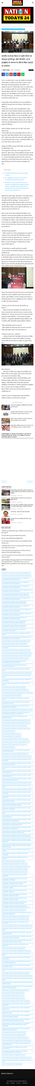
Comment (31, 70)
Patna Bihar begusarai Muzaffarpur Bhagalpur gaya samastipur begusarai (16, 800)
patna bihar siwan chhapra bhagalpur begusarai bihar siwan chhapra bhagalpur (17, 987)
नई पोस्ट (4, 481)
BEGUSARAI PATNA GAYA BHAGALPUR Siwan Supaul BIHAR (16, 655)
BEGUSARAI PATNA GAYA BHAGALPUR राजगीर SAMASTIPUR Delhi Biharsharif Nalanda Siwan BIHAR (17, 591)
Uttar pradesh (18, 1064)
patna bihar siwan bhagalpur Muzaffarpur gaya (15, 919)
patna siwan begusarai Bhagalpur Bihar (13, 993)
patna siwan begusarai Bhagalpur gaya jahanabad (16, 1001)
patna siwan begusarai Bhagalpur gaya (12, 995)
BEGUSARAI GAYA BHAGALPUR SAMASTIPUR (20, 573)
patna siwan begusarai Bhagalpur (19, 990)
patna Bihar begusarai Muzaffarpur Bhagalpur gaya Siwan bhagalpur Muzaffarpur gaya (16, 824)
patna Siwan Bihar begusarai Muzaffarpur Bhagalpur (16, 1057)
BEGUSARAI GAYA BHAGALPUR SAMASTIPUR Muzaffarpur (16, 575)
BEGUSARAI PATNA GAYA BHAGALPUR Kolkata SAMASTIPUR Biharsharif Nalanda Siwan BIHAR (16, 610)
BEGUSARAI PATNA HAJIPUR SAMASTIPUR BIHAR (13, 687)
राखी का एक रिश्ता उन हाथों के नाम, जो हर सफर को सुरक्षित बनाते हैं (21, 498)
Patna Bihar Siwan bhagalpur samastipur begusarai (16, 951)
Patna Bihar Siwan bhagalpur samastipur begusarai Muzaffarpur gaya (16, 966)
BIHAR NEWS (17, 736)
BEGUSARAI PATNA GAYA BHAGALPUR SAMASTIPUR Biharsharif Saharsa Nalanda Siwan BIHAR (14, 622)
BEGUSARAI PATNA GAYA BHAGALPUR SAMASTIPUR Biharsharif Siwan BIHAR (14, 630)
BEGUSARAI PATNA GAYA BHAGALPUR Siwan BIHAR (14, 643)
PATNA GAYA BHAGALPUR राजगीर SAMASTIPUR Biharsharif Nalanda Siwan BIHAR (16, 751)
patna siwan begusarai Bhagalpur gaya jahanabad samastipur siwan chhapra (16, 1029)
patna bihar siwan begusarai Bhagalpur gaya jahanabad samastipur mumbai (14, 895)
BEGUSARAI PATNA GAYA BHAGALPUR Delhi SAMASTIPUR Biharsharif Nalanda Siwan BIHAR (15, 606)
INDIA (16, 742)
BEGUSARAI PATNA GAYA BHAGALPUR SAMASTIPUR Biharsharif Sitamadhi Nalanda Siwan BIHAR (14, 626)
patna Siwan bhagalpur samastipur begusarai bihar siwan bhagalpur (16, 1044)
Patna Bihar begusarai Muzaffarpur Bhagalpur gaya (16, 783)
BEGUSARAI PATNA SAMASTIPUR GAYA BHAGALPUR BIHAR (16, 720)
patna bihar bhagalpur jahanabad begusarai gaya (15, 866)
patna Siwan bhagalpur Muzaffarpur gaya (13, 1035)
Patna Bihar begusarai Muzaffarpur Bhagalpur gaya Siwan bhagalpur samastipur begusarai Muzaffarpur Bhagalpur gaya (16, 846)
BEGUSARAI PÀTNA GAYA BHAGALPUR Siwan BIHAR (14, 725)
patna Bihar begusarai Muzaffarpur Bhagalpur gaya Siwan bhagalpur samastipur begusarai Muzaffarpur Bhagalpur (16, 840)
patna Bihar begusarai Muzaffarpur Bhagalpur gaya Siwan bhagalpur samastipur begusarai (16, 832)
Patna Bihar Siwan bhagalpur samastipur (13, 948)
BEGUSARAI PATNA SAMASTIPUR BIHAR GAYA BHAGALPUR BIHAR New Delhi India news (16, 706)
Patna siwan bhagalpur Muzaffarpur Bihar (13, 1032)
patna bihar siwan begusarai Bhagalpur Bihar (14, 869)
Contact (13, 1083)
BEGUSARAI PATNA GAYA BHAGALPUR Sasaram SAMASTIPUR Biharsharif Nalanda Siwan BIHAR (16, 638)
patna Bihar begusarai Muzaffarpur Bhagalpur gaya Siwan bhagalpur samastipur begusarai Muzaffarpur (16, 836)
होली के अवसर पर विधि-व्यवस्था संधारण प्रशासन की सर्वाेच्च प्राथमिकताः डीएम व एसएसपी (21, 419)
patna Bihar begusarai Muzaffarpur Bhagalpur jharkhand (15, 854)
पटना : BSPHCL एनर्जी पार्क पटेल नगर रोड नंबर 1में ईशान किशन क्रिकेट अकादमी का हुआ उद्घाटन (16, 179)
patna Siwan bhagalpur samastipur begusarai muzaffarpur (14, 1048)
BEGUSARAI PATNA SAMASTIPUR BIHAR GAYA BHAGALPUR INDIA (17, 710)
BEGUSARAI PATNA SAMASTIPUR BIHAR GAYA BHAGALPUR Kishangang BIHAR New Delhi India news (16, 713)
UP (5, 1064)
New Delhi (23, 744)
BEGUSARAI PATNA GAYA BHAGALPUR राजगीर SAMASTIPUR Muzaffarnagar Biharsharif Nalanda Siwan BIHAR (15, 595)
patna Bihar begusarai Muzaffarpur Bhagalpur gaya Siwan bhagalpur (16, 816)
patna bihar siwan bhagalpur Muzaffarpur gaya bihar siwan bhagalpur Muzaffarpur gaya (16, 941)
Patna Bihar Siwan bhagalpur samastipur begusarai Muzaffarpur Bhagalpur (16, 962)
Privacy (18, 1083)
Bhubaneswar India (7, 736)
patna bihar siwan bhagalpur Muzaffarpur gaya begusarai (15, 923)
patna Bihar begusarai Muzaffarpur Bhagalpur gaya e (16, 789)
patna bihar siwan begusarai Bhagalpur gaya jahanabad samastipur (14, 891)
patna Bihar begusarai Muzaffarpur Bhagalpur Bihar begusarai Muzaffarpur (16, 764)
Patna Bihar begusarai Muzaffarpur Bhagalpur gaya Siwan (16, 812)
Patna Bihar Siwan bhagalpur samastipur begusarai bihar (16, 954)
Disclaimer (25, 1083)
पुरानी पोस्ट (30, 481)
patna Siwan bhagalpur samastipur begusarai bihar (16, 1040)
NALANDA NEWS (15, 744)
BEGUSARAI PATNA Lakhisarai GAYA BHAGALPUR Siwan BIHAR (17, 692)
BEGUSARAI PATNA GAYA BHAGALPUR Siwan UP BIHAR (15, 658)
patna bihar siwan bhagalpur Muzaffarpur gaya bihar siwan (16, 929)
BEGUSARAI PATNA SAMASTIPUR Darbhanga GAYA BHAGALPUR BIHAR (14, 717)
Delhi (11, 742)
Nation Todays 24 (23, 1081)
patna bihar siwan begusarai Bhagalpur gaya (14, 872)
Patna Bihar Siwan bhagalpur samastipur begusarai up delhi (17, 970)
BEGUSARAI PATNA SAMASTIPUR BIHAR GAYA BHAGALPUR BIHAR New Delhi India (16, 703)
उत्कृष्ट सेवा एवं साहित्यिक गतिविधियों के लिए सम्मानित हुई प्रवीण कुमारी (21, 405)
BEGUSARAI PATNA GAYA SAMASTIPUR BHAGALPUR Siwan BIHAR (16, 684)
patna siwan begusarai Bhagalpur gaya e (13, 998)
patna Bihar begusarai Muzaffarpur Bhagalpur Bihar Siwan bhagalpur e (16, 776)
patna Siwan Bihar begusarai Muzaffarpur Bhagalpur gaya (16, 1061)
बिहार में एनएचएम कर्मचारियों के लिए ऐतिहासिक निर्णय (12, 538)
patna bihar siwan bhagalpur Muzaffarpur (13, 910)
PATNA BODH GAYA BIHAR (8, 747)
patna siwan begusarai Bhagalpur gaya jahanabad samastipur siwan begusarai (16, 1016)
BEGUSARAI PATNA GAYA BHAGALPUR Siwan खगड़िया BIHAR (16, 641)
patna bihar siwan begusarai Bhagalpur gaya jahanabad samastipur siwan (14, 899)
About (7, 1083)
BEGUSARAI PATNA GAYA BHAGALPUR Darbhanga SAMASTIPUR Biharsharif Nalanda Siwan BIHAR (14, 602)
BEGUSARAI (5, 573)
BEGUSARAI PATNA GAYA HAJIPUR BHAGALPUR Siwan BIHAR (16, 673)
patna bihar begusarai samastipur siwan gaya (14, 864)
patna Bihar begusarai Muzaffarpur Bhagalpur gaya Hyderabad (16, 793)
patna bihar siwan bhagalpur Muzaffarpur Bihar (15, 916)
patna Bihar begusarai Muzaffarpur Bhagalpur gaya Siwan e (16, 850)
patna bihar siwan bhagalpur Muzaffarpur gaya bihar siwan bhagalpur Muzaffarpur (16, 937)
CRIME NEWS (5, 742)
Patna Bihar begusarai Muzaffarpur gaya (13, 861)
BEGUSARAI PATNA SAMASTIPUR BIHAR (11, 695)
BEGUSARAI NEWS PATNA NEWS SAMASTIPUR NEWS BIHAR (16, 728)
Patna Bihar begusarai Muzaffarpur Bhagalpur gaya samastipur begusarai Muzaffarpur (16, 804)
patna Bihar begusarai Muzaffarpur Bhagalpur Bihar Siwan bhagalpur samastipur (16, 779)
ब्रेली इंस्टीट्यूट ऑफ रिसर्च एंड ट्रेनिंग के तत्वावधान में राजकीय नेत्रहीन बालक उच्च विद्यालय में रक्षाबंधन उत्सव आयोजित (22, 491)
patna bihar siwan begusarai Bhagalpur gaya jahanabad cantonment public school (14, 883)
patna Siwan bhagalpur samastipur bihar (13, 1055)
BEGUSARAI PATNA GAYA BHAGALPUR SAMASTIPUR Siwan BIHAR (16, 634)
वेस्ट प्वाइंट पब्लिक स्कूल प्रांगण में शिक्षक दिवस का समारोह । (14, 535)
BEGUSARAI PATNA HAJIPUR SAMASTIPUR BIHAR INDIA (15, 690)
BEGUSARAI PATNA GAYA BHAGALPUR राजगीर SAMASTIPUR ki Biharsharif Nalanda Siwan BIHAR (16, 598)
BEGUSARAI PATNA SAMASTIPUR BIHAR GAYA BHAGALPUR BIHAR (16, 699)
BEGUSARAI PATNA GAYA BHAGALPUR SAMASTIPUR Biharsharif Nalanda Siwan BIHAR (14, 618)
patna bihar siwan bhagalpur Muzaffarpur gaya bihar (16, 926)
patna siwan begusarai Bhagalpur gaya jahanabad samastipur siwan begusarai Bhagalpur (16, 1020)
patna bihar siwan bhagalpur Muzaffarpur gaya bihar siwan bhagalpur (16, 933)
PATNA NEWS (5, 990)
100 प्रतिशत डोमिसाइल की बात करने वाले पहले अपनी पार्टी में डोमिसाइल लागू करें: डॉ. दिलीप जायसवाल (22, 426)
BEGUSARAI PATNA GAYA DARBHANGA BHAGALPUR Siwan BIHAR (16, 669)
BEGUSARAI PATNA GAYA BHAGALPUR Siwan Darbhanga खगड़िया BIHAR (16, 647)
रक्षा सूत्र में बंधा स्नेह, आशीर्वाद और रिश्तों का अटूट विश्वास (21, 519)
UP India (10, 1064)
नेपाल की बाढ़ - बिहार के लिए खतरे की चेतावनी (20, 511)
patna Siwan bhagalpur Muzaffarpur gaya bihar (15, 1038)
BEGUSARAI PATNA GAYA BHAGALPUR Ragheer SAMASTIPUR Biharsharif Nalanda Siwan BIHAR (16, 614)
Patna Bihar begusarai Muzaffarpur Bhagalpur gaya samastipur (16, 797)
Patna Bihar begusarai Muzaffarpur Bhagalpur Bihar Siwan (16, 768)
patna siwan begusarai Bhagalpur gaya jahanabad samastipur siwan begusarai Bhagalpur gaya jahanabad (16, 1025)
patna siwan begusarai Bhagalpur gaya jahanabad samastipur (16, 1004)
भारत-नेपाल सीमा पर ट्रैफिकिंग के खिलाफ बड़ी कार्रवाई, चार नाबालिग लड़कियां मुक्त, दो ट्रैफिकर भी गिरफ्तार (22, 505)
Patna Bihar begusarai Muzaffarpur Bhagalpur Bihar (16, 756)
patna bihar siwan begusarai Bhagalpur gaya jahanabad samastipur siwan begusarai (14, 903)
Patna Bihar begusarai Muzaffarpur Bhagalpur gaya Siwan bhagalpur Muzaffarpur (16, 820)
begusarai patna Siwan (8, 731)
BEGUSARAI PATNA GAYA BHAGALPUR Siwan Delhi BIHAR (16, 650)
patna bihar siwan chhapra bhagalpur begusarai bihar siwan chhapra (17, 983)
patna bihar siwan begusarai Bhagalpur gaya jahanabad (13, 29)
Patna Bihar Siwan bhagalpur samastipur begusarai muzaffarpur (16, 958)
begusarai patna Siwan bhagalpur (11, 734)
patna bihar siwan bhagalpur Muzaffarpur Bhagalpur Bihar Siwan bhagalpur (17, 913)
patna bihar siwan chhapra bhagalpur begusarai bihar (17, 976)
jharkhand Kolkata (24, 742)
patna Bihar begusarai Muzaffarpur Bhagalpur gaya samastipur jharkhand (16, 808)
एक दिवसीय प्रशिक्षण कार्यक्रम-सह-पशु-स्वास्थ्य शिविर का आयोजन (16, 174)
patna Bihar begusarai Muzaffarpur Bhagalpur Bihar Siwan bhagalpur (16, 772)
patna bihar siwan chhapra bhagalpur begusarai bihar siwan (17, 979)
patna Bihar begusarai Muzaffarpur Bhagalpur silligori (15, 858)
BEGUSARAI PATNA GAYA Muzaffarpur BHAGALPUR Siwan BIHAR (16, 676)
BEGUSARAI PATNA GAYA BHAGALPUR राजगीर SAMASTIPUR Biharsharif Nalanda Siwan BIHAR (15, 579)
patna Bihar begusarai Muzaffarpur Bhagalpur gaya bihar (16, 786)
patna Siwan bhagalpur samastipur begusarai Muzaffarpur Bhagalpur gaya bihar (14, 1052)
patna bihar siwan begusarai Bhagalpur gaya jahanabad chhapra (14, 887)
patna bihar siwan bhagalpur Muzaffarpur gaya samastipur (15, 945)
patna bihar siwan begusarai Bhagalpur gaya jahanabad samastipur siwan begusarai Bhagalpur (16, 907)
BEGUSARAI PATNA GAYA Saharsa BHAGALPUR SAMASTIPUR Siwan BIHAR (16, 680)
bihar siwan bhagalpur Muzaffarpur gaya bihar (15, 739)
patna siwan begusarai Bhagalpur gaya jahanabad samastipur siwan (16, 1012)
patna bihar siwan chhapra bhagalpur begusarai (15, 973)
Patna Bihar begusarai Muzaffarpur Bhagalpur (15, 754)
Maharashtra (6, 744)
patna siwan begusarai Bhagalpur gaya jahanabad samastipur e (16, 1008)
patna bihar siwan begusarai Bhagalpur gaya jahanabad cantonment (14, 879)
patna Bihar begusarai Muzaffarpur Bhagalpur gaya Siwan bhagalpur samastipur (16, 828)
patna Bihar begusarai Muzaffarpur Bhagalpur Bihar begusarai (16, 760)
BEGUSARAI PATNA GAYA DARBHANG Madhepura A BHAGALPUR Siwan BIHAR (14, 666)
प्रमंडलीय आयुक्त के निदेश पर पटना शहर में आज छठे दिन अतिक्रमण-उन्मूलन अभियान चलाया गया (21, 412)
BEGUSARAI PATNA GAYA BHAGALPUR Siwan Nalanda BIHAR (16, 653)
